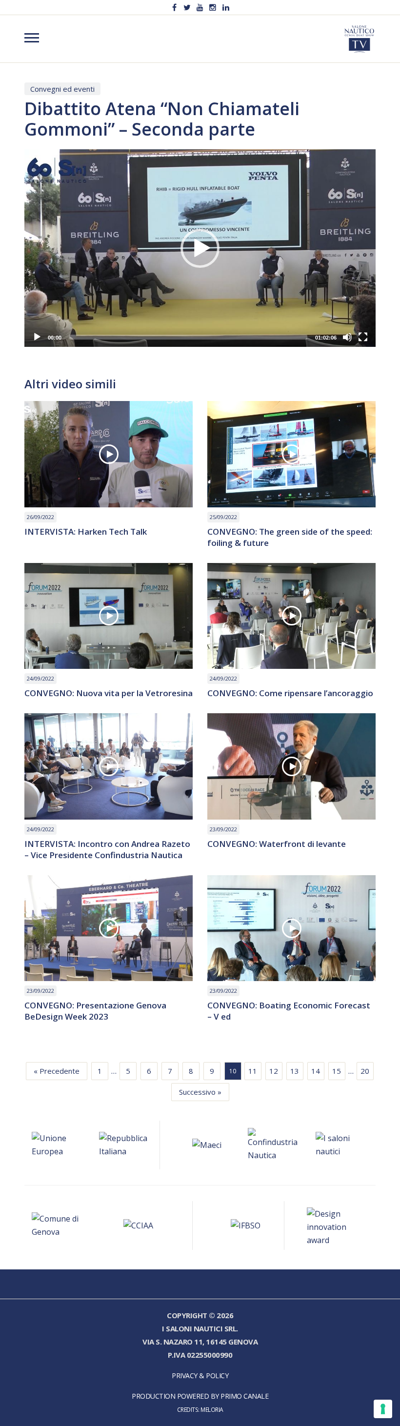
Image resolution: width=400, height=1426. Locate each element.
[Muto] (347, 337)
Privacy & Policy (200, 1375)
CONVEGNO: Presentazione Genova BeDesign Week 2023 (95, 1011)
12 (273, 1071)
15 (336, 1071)
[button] (200, 248)
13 (294, 1071)
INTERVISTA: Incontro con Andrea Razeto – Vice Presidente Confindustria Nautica (107, 849)
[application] (200, 248)
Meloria (211, 1409)
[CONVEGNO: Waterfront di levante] (291, 766)
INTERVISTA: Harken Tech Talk (85, 531)
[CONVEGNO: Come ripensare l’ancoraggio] (291, 616)
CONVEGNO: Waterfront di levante (276, 843)
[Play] (37, 337)
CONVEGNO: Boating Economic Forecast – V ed (288, 1011)
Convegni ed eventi (62, 89)
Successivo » (200, 1092)
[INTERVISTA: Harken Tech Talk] (108, 454)
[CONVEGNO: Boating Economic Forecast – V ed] (291, 928)
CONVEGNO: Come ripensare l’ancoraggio (290, 693)
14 (315, 1071)
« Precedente (57, 1071)
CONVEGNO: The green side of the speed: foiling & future (289, 537)
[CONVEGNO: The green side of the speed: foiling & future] (291, 454)
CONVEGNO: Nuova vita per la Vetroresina (108, 693)
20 (364, 1071)
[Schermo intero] (363, 337)
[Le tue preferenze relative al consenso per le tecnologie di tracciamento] (383, 1409)
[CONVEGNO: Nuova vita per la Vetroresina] (108, 616)
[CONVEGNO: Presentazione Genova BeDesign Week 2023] (108, 928)
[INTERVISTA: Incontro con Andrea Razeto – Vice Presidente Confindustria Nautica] (108, 766)
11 (252, 1071)
